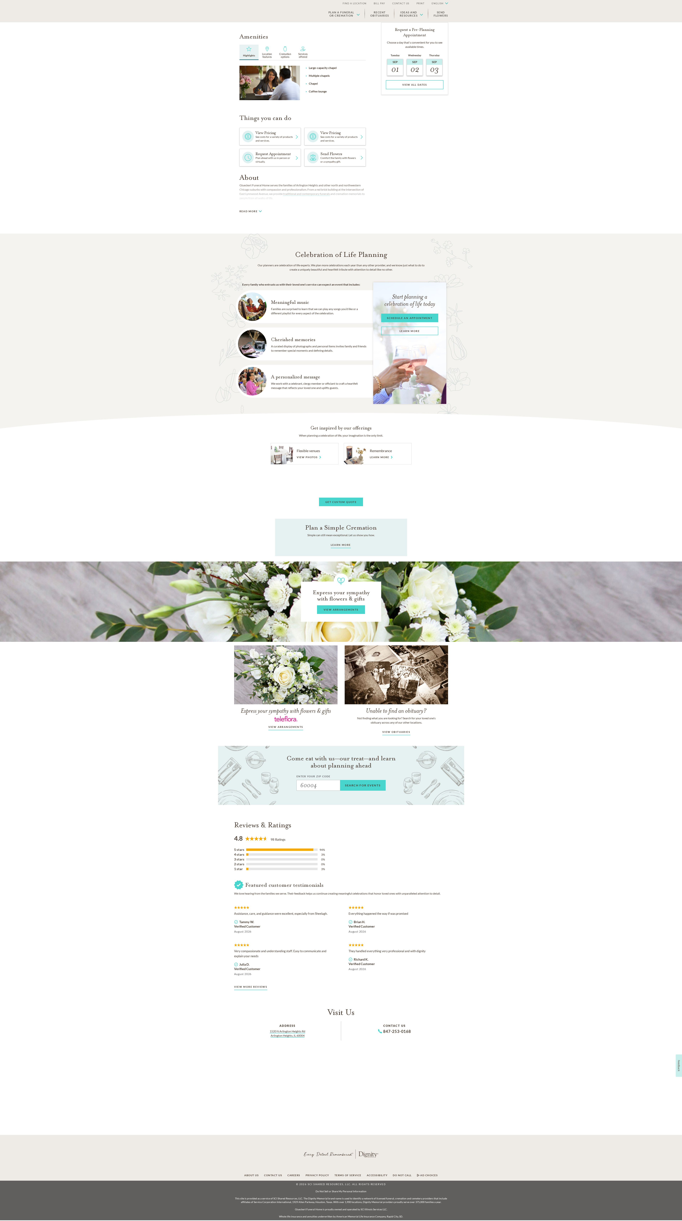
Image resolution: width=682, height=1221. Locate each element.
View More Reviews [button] (250, 986)
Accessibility (377, 1175)
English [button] (438, 3)
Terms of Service (347, 1175)
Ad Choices (429, 1175)
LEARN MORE (341, 544)
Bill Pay (379, 3)
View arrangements (285, 726)
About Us (251, 1175)
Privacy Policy (317, 1175)
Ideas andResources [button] (409, 14)
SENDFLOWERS (441, 14)
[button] (438, 3)
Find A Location (355, 3)
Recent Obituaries (379, 14)
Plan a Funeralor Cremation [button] (341, 14)
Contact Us (400, 3)
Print (421, 3)
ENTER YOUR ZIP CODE (314, 776)
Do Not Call (402, 1175)
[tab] (249, 52)
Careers (293, 1175)
